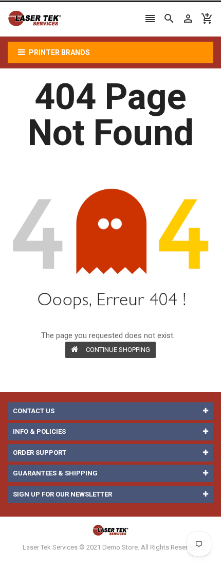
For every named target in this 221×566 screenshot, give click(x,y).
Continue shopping (118, 349)
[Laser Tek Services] (110, 530)
